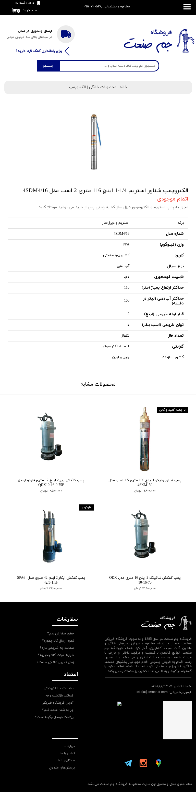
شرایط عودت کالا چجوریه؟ (56, 655)
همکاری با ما (66, 760)
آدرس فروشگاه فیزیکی (58, 703)
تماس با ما (67, 753)
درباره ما (69, 746)
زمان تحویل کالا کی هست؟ (55, 662)
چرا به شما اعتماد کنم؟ (58, 710)
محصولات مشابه (98, 384)
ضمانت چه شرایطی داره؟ (57, 648)
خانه (123, 87)
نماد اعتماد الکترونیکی (59, 688)
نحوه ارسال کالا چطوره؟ (58, 641)
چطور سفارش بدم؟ (60, 633)
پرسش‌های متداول (62, 767)
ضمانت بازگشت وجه (59, 695)
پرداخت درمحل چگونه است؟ (54, 717)
